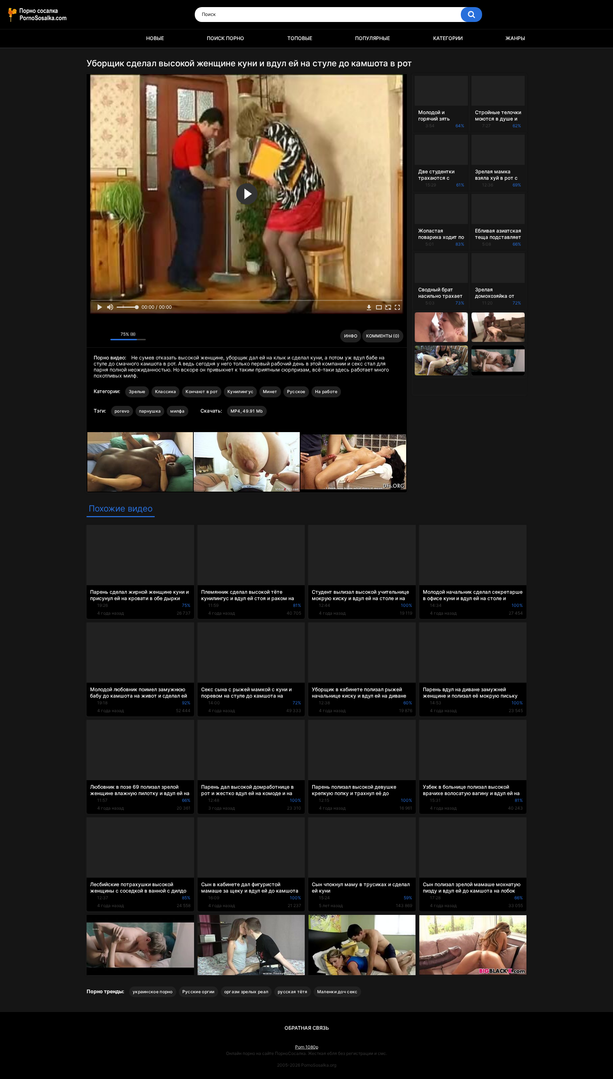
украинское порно (153, 991)
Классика (165, 391)
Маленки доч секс (337, 991)
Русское (296, 391)
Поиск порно (225, 38)
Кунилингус (240, 391)
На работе (326, 391)
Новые (155, 38)
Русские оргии (198, 991)
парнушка (150, 411)
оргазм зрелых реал (246, 991)
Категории (448, 38)
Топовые (299, 38)
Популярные (372, 38)
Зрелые (137, 391)
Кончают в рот (202, 391)
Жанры (515, 38)
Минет (270, 391)
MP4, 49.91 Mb (247, 411)
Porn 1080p (306, 1047)
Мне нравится (94, 336)
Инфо (350, 336)
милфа (177, 411)
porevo (122, 411)
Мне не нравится (103, 336)
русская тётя (293, 991)
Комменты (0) (382, 336)
